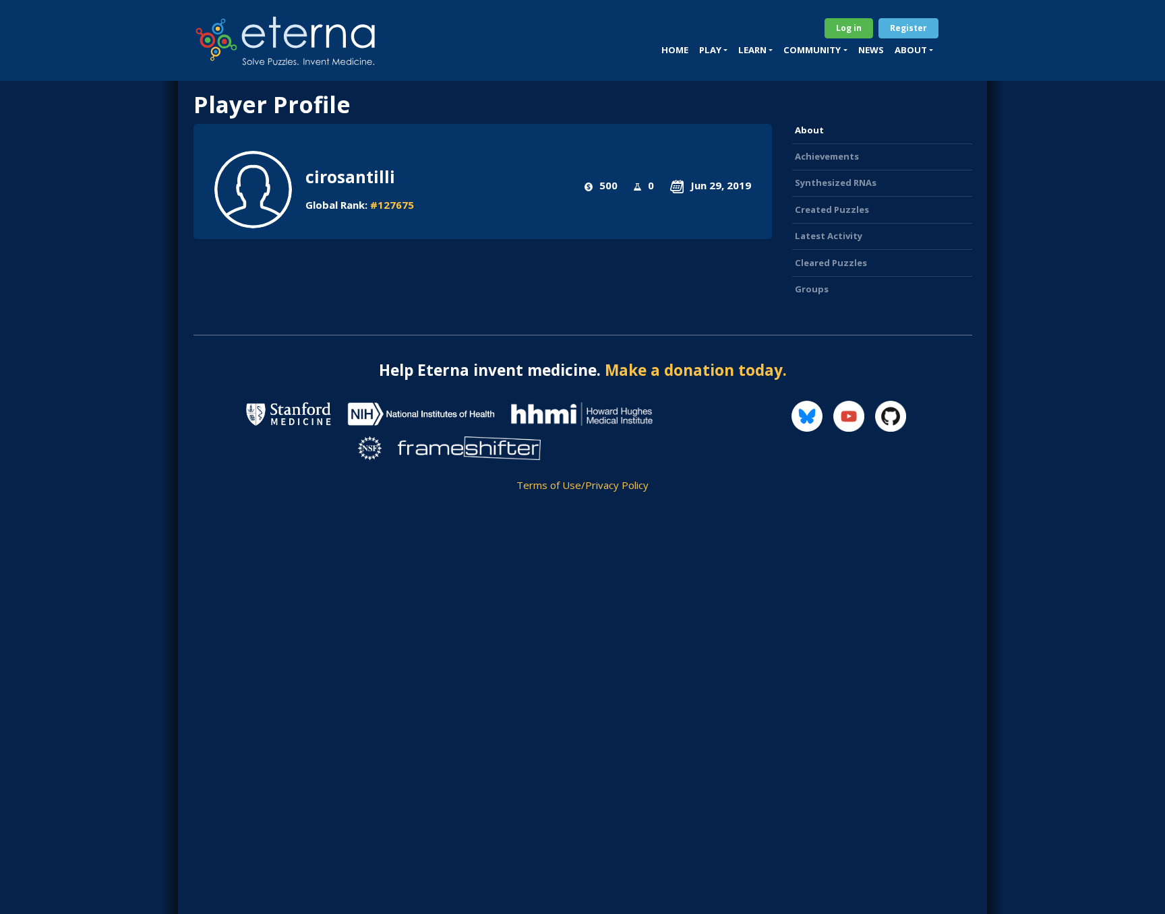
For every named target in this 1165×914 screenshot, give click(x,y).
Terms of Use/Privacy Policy (582, 485)
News (871, 50)
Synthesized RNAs (835, 182)
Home (674, 50)
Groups (812, 289)
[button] (713, 50)
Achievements (827, 156)
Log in (849, 28)
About (809, 130)
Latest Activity (828, 236)
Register (908, 28)
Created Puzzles (832, 209)
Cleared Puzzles (831, 263)
